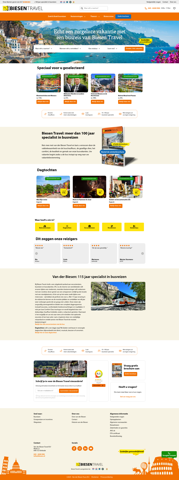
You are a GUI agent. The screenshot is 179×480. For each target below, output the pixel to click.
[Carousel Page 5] (77, 89)
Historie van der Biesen (80, 422)
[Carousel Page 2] (74, 89)
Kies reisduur (93, 49)
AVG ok (112, 431)
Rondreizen (112, 228)
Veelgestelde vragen (154, 2)
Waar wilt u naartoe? (42, 49)
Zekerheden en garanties (118, 428)
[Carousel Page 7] (50, 89)
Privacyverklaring (107, 477)
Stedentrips (134, 228)
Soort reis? (111, 49)
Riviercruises (109, 16)
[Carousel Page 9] (52, 89)
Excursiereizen (89, 228)
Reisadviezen (114, 425)
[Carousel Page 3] (75, 89)
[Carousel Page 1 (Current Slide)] (43, 89)
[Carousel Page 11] (135, 89)
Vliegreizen (37, 422)
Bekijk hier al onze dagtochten (46, 333)
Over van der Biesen (79, 417)
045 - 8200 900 (154, 8)
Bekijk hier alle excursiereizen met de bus (50, 324)
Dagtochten (67, 228)
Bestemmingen (77, 16)
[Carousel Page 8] (51, 89)
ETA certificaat (115, 433)
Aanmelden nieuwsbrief (69, 391)
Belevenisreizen (44, 228)
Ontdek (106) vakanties (134, 49)
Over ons (173, 2)
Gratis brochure (123, 16)
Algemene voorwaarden (118, 422)
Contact (165, 2)
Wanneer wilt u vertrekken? (69, 49)
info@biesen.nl (39, 456)
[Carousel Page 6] (49, 89)
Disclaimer (95, 477)
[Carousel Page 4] (76, 89)
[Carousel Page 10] (53, 89)
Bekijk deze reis (43, 102)
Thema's (93, 16)
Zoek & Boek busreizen (57, 16)
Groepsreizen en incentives (43, 419)
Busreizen (37, 417)
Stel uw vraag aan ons (128, 397)
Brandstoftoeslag (116, 436)
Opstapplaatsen (115, 419)
